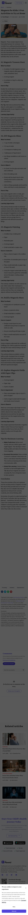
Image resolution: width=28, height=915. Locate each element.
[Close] (26, 888)
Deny (14, 906)
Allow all (14, 911)
